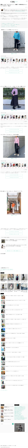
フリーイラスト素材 (14, 445)
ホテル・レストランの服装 (17, 414)
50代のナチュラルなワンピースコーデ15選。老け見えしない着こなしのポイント (14, 380)
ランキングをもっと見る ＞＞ (4, 390)
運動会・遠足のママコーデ (17, 412)
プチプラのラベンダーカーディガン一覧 (14, 131)
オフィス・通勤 (2, 269)
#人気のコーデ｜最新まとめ (7, 419)
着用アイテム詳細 (14, 53)
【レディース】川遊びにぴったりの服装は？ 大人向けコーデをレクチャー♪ (14, 328)
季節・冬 (12, 269)
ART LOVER (10, 445)
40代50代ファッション (22, 406)
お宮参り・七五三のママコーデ (18, 413)
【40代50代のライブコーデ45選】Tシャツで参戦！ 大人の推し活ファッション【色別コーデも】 (16, 319)
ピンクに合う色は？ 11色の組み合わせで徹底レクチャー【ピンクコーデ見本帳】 (10, 291)
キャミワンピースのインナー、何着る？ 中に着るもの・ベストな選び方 (13, 352)
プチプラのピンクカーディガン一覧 (14, 177)
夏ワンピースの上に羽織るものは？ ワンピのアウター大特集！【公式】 (17, 291)
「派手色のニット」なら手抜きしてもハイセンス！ (8, 23)
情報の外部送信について (5, 445)
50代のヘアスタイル (17, 406)
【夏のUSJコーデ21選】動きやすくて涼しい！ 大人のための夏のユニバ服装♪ (14, 314)
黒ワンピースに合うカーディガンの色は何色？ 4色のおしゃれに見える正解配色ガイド (15, 385)
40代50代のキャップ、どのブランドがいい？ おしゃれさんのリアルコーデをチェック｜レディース (16, 366)
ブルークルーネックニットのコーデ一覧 (14, 70)
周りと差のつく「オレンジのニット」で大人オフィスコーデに (9, 26)
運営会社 (1, 445)
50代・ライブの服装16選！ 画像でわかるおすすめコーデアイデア (13, 361)
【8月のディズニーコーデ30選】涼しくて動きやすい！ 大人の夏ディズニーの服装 (14, 295)
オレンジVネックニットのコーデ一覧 (14, 231)
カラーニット (6, 269)
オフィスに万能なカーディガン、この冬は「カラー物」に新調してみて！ (11, 24)
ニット (9, 269)
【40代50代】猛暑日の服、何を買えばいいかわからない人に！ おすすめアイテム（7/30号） (15, 300)
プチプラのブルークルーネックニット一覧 (14, 72)
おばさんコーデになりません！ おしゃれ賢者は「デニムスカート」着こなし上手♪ (24, 281)
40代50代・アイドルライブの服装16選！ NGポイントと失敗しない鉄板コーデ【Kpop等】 (15, 333)
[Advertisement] (14, 79)
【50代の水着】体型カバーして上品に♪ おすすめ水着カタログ (12, 347)
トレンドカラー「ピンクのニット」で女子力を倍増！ (8, 25)
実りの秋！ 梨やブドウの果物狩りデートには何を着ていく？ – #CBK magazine (17, 281)
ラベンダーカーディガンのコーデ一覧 (14, 129)
